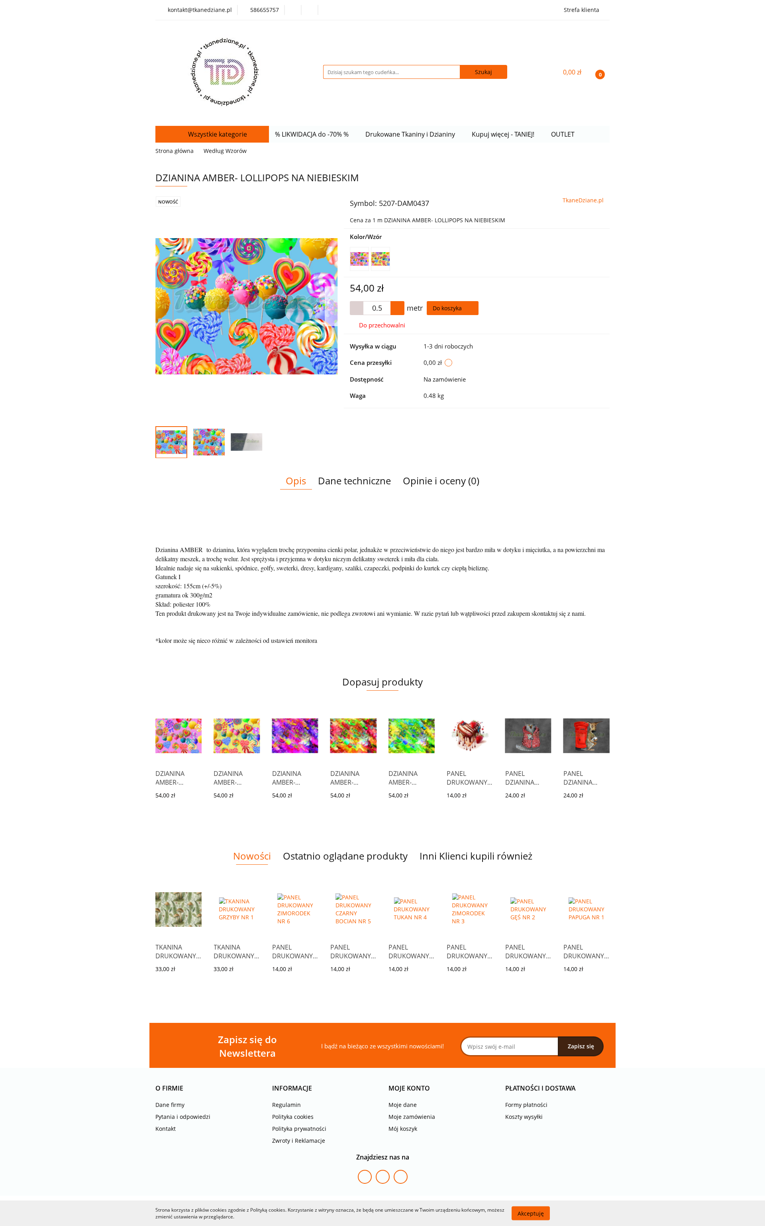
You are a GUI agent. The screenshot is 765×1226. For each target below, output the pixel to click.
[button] (169, 1088)
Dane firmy (169, 1104)
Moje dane (402, 1104)
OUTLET (563, 134)
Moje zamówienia (411, 1116)
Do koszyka (448, 308)
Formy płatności (526, 1104)
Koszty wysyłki (524, 1116)
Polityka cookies (293, 1116)
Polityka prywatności (299, 1128)
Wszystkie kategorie (216, 134)
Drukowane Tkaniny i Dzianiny (411, 134)
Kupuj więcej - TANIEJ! (504, 134)
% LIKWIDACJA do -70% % (312, 134)
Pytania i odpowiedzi (182, 1116)
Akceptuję (531, 1213)
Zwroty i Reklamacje (298, 1140)
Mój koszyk (402, 1128)
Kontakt (165, 1128)
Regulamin (286, 1104)
